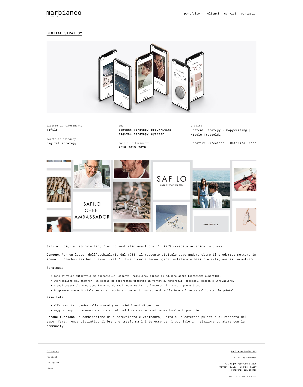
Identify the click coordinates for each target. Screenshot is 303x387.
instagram (53, 362)
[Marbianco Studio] (64, 13)
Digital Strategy (64, 33)
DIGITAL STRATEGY (134, 134)
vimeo (50, 367)
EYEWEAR (157, 134)
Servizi (230, 13)
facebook (52, 356)
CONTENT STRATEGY (134, 130)
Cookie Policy (248, 366)
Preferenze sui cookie (243, 369)
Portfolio (192, 13)
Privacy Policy (227, 366)
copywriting (161, 130)
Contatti (248, 13)
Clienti (213, 13)
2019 (132, 147)
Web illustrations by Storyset (242, 376)
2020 (142, 147)
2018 (122, 147)
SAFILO (52, 130)
